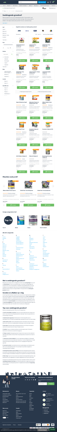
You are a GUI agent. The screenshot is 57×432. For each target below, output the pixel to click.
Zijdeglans (44, 263)
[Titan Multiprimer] (28, 184)
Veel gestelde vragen (6, 393)
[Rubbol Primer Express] (11, 184)
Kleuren (17, 398)
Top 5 (44, 238)
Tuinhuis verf (45, 242)
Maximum (11, 48)
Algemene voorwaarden (7, 424)
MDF (30, 245)
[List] (36, 34)
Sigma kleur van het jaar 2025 (21, 401)
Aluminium (4, 238)
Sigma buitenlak (18, 413)
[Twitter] (27, 380)
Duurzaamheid (5, 399)
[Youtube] (33, 380)
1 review (23, 105)
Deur (6, 89)
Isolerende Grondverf (19, 247)
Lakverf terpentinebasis (20, 269)
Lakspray (17, 270)
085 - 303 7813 (48, 393)
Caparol (5, 62)
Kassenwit (17, 262)
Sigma (17, 412)
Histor (30, 399)
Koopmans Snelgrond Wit (47, 129)
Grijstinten (6, 76)
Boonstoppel (6, 60)
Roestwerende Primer (33, 257)
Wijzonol (30, 402)
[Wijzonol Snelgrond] (34, 151)
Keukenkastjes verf (19, 255)
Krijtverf (17, 257)
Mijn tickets (5, 413)
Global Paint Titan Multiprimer (46, 45)
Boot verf (4, 249)
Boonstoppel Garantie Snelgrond (47, 157)
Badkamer (4, 256)
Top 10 (44, 245)
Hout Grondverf (18, 241)
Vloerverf (44, 251)
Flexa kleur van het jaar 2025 (21, 402)
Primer (30, 251)
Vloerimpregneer (46, 254)
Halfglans (17, 238)
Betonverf (4, 247)
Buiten (6, 83)
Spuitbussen (31, 266)
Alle (3, 239)
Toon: (38, 34)
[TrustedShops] (38, 424)
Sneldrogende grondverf (33, 265)
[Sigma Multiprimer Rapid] (21, 98)
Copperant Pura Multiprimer (32, 45)
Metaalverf (31, 238)
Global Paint (31, 405)
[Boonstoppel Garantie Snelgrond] (47, 151)
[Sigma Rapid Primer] (21, 125)
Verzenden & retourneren (7, 395)
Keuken (17, 261)
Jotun (30, 401)
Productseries (18, 418)
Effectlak (4, 265)
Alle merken (31, 409)
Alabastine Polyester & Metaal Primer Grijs (34, 103)
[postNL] (46, 424)
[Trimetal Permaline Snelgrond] (47, 67)
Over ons (4, 398)
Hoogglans (18, 239)
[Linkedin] (35, 380)
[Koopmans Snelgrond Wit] (47, 125)
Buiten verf (4, 33)
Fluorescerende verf (6, 269)
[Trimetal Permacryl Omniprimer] (21, 40)
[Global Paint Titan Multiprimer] (47, 40)
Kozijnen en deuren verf (20, 254)
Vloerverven (45, 250)
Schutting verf (31, 263)
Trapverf (44, 239)
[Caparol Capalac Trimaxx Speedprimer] (34, 67)
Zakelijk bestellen (6, 401)
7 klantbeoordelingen (37, 47)
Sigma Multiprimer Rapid (21, 102)
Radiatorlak (31, 258)
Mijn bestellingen (6, 412)
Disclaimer (19, 424)
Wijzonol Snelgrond (33, 156)
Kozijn (6, 87)
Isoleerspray (18, 249)
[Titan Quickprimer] (46, 184)
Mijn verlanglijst (5, 415)
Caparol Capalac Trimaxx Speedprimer (34, 72)
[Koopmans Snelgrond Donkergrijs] (34, 125)
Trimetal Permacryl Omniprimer (20, 45)
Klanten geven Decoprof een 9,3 (9, 8)
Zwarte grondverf (46, 266)
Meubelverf (31, 239)
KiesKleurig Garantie (19, 396)
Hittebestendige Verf (19, 242)
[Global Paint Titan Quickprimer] (21, 67)
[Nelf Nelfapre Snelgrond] (21, 151)
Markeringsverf (32, 248)
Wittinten (6, 74)
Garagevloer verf (6, 274)
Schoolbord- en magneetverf (34, 269)
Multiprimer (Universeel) (33, 242)
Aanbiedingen (18, 410)
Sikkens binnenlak (19, 416)
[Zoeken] (36, 2)
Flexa (30, 396)
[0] (53, 2)
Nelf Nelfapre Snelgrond (21, 156)
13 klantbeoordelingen (24, 74)
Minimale (5, 48)
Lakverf (4, 29)
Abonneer (51, 383)
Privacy (14, 424)
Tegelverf (44, 246)
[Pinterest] (31, 380)
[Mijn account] (48, 2)
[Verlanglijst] (50, 2)
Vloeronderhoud (45, 256)
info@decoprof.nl (49, 398)
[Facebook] (25, 380)
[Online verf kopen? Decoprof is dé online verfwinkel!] (5, 2)
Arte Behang (31, 408)
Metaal (30, 243)
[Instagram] (29, 380)
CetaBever (31, 398)
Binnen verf (5, 31)
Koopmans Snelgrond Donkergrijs (33, 130)
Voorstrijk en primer (46, 253)
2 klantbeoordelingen (50, 47)
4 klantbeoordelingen (50, 105)
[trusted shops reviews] (44, 8)
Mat (30, 241)
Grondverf (4, 37)
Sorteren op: (45, 34)
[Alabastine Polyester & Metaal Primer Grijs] (34, 98)
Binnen (6, 81)
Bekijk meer (5, 402)
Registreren (5, 410)
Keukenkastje (7, 93)
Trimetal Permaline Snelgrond (46, 72)
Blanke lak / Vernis (6, 35)
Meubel (6, 91)
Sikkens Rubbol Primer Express (47, 103)
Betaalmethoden (6, 396)
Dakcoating (5, 261)
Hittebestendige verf (19, 243)
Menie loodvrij (31, 246)
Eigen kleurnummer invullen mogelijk (7, 72)
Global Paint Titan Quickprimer (20, 72)
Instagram (48, 403)
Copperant (6, 64)
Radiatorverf (31, 255)
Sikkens (17, 415)
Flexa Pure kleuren (19, 399)
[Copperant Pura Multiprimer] (34, 40)
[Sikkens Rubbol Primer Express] (47, 98)
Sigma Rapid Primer (20, 129)
